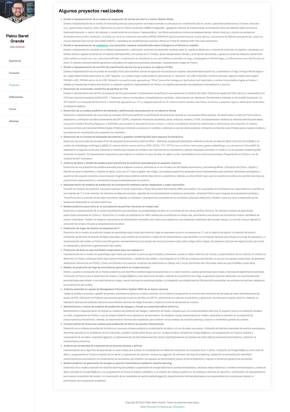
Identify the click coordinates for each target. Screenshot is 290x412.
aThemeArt (178, 406)
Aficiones (14, 121)
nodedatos (102, 45)
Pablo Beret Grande (17, 38)
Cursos (12, 109)
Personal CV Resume (157, 406)
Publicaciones (16, 97)
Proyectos (14, 85)
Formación (14, 73)
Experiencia (15, 61)
